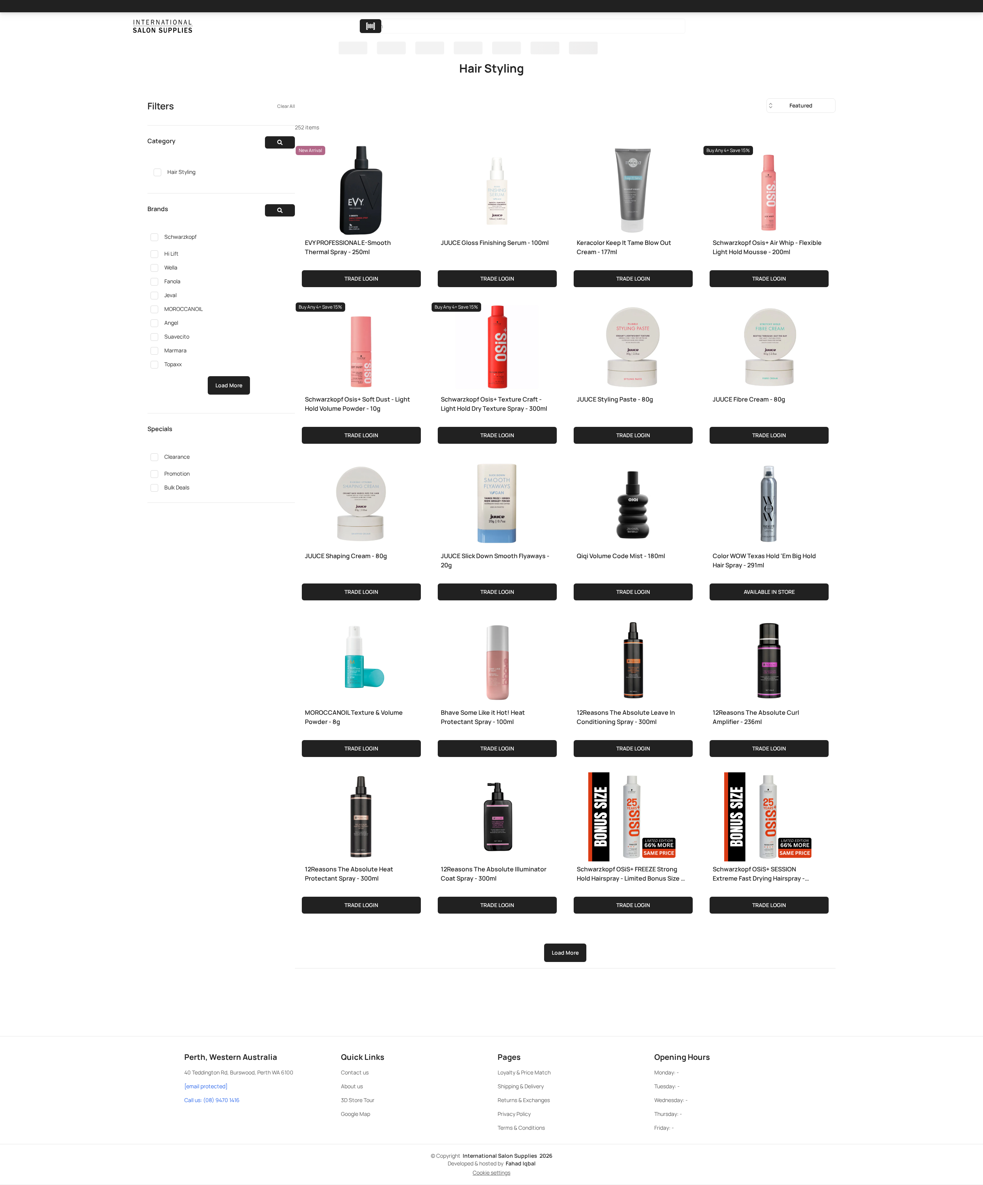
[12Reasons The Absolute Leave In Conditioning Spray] (633, 659)
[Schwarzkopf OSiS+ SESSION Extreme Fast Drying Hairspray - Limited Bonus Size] (768, 815)
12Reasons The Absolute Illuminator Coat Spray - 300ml (493, 874)
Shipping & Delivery (521, 1086)
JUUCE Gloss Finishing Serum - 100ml (495, 242)
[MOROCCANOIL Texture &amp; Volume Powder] (361, 659)
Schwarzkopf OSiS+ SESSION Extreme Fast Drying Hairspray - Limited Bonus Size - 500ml (759, 874)
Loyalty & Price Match (524, 1072)
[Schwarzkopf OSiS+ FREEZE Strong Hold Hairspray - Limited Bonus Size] (633, 815)
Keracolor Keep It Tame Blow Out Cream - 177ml (624, 247)
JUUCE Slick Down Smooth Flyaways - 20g (495, 560)
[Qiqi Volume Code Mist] (633, 502)
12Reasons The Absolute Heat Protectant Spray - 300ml (349, 874)
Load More (228, 385)
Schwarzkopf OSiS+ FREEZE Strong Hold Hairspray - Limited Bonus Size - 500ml (630, 874)
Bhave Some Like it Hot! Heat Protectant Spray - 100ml (483, 717)
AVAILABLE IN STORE (769, 591)
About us (352, 1086)
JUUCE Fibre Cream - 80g (749, 399)
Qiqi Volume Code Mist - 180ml (621, 556)
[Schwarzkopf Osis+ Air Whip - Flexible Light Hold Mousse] (768, 189)
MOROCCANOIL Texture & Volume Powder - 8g (354, 717)
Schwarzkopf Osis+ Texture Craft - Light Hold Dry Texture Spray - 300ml (494, 404)
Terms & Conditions (521, 1127)
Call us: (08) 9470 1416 (212, 1100)
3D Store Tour (357, 1100)
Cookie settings (491, 1172)
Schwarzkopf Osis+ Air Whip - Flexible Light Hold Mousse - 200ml (767, 247)
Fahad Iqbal (521, 1163)
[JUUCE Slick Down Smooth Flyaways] (497, 502)
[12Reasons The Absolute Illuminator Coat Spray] (497, 815)
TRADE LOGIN (361, 278)
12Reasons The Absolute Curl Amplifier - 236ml (756, 717)
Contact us (355, 1072)
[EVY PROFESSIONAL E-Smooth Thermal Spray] (361, 189)
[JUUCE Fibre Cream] (768, 345)
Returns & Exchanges (524, 1100)
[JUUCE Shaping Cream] (361, 502)
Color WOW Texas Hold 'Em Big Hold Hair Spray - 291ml (764, 560)
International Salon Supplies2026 (508, 1155)
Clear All (286, 106)
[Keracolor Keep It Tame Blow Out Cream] (633, 189)
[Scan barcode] (370, 26)
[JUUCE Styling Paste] (633, 345)
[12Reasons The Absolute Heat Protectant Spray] (361, 815)
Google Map (355, 1113)
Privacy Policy (514, 1113)
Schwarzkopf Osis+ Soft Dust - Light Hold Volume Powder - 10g (357, 404)
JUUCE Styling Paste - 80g (615, 399)
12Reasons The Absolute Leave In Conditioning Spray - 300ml (626, 717)
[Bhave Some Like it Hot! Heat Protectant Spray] (497, 659)
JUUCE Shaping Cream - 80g (346, 556)
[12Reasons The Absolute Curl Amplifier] (768, 659)
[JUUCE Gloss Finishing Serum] (497, 189)
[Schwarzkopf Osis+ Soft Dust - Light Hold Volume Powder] (361, 345)
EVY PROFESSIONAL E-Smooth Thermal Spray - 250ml (348, 247)
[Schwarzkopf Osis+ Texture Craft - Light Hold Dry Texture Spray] (497, 345)
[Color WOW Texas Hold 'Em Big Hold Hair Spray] (768, 502)
